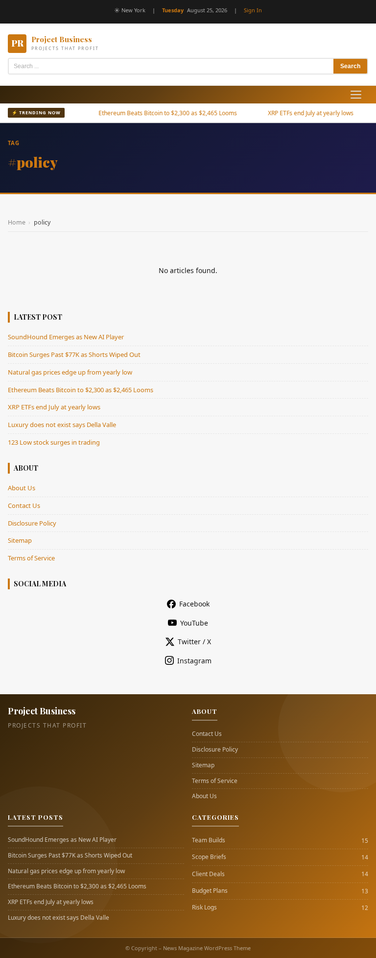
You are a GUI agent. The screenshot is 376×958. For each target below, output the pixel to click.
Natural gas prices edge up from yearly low (70, 372)
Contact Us (24, 505)
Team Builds (208, 840)
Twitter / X (194, 641)
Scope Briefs (209, 857)
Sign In (253, 10)
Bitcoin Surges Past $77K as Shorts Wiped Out (74, 354)
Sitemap (20, 540)
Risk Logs (204, 907)
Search (350, 66)
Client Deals (208, 874)
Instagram (194, 660)
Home (16, 222)
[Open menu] (356, 94)
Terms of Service (31, 558)
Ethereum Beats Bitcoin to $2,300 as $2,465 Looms (155, 113)
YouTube (194, 623)
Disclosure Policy (32, 523)
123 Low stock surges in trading (54, 442)
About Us (21, 487)
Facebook (194, 603)
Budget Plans (210, 891)
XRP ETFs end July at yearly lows (298, 113)
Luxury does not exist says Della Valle (62, 424)
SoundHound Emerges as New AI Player (66, 336)
